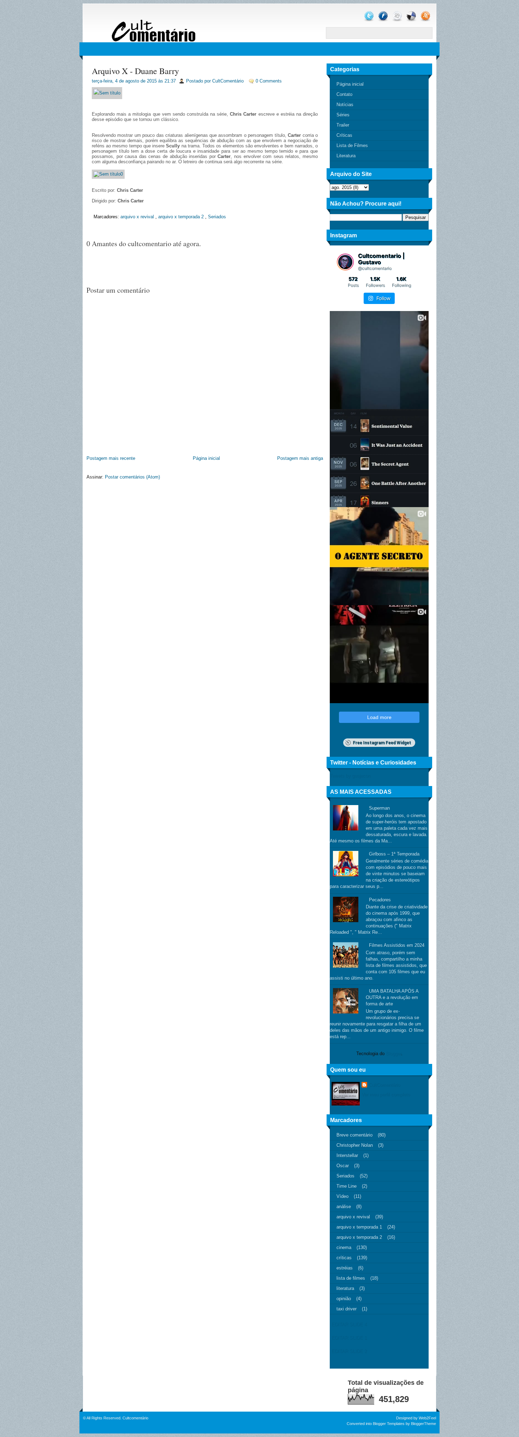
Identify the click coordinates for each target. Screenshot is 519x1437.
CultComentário (384, 1085)
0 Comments (269, 81)
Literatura (346, 155)
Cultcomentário (135, 1418)
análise (343, 1206)
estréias (344, 1268)
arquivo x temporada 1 (359, 1227)
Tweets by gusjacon (350, 775)
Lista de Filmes (352, 145)
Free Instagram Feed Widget (382, 742)
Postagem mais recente (110, 458)
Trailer (342, 125)
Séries (343, 114)
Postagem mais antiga (300, 458)
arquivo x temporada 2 (181, 216)
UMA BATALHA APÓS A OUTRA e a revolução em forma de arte (392, 997)
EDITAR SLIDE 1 (349, 1337)
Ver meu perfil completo (386, 1094)
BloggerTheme (423, 1423)
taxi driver (346, 1308)
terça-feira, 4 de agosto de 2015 (124, 81)
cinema (343, 1247)
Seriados (217, 216)
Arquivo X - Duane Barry (135, 71)
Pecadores (380, 899)
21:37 (170, 81)
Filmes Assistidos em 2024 (396, 945)
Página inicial (206, 458)
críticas (344, 1257)
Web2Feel (427, 1418)
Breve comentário (354, 1135)
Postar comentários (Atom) (132, 477)
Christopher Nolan (354, 1145)
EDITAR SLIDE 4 (349, 1324)
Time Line (346, 1186)
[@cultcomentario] (345, 262)
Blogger (393, 1053)
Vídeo (342, 1196)
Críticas (344, 135)
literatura (345, 1288)
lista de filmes (350, 1278)
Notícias (344, 104)
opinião (343, 1298)
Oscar (342, 1165)
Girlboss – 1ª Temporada (394, 854)
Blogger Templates (389, 1423)
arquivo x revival (137, 216)
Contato (344, 94)
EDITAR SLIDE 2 (349, 1351)
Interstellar (347, 1155)
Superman (379, 808)
